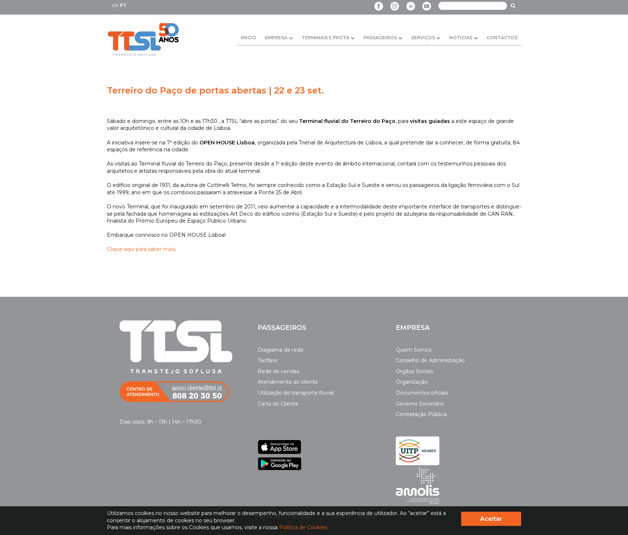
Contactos (502, 37)
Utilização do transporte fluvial (296, 393)
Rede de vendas (278, 371)
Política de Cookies (303, 527)
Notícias (460, 37)
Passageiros (380, 37)
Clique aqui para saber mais (141, 249)
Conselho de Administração (430, 360)
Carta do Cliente (278, 403)
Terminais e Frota (325, 37)
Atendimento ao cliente (288, 382)
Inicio (248, 37)
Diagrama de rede (280, 350)
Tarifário (267, 360)
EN (115, 5)
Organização (412, 382)
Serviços (423, 37)
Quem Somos (413, 350)
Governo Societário (420, 403)
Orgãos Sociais (414, 371)
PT (123, 5)
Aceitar (491, 518)
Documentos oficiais (422, 393)
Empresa (276, 37)
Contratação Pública (421, 414)
